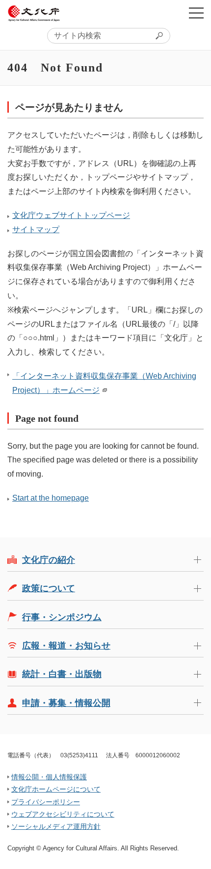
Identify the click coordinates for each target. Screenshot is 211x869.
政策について (48, 588)
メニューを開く (196, 13)
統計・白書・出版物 (62, 674)
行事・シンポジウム (62, 617)
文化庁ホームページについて (56, 789)
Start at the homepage (50, 498)
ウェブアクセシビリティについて (62, 814)
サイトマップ (35, 229)
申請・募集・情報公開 (66, 703)
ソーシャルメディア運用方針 (56, 826)
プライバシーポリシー (45, 802)
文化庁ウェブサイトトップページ (71, 215)
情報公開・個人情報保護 (49, 777)
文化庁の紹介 (48, 560)
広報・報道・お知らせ (66, 646)
